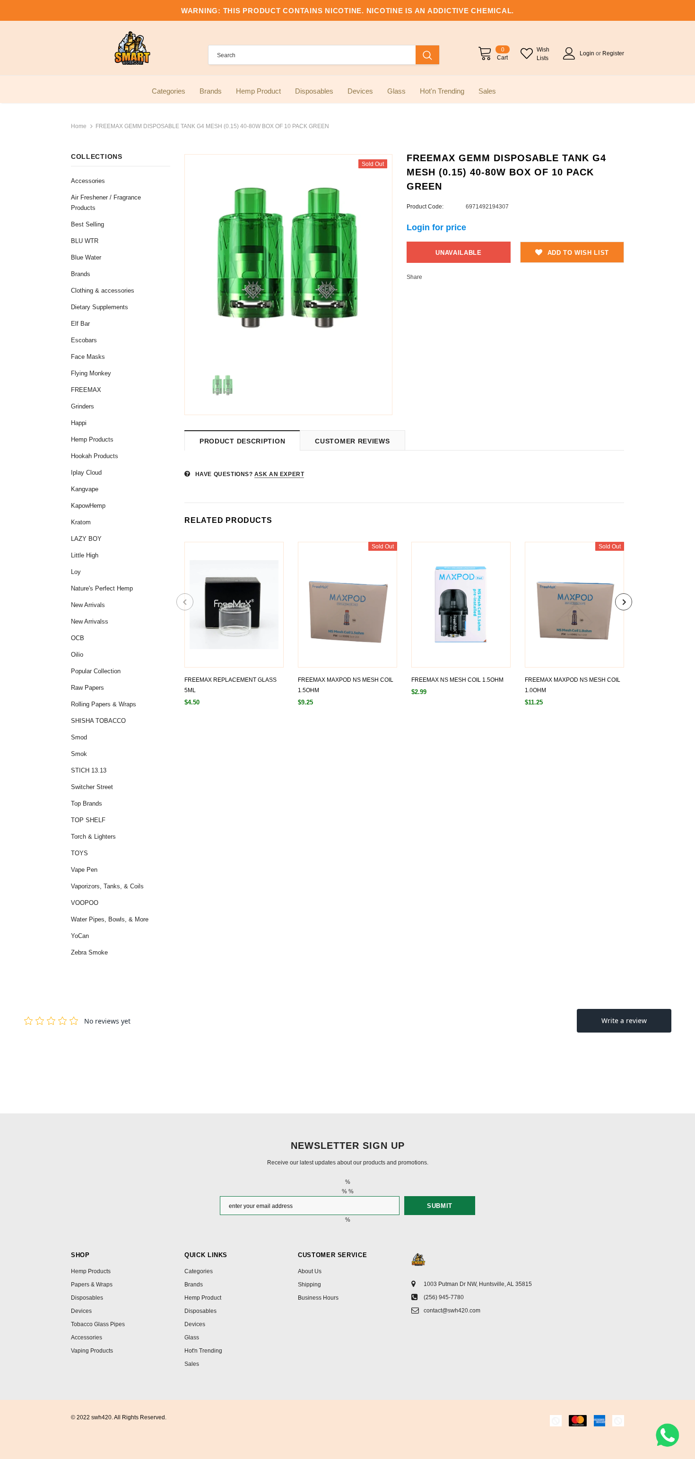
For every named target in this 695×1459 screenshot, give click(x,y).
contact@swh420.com (452, 1310)
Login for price (436, 227)
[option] (288, 258)
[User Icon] (569, 53)
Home (79, 126)
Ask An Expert (279, 474)
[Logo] (132, 48)
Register (613, 53)
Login (588, 53)
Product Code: (425, 206)
